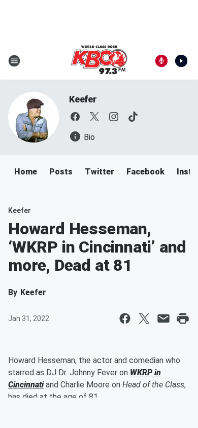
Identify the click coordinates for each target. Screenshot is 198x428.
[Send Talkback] (161, 61)
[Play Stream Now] (181, 61)
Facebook (145, 171)
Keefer (83, 99)
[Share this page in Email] (163, 318)
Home (25, 171)
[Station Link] (99, 61)
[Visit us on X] (94, 117)
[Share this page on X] (144, 318)
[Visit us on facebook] (75, 117)
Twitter (99, 171)
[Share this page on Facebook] (125, 318)
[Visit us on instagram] (114, 117)
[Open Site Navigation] (14, 61)
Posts (61, 171)
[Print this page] (183, 318)
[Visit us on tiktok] (133, 117)
